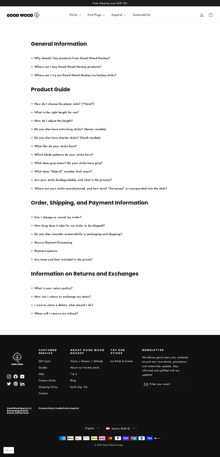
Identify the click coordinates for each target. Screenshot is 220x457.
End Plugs (95, 15)
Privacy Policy (46, 408)
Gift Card (44, 361)
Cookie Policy (62, 408)
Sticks (73, 15)
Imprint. (74, 408)
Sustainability (142, 15)
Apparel (117, 15)
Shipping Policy (48, 387)
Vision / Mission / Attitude (86, 361)
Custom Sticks (47, 380)
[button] (9, 450)
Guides (43, 367)
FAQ (41, 374)
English (89, 428)
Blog (73, 380)
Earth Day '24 (78, 387)
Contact (43, 393)
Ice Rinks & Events (122, 361)
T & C (73, 374)
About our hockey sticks (84, 367)
